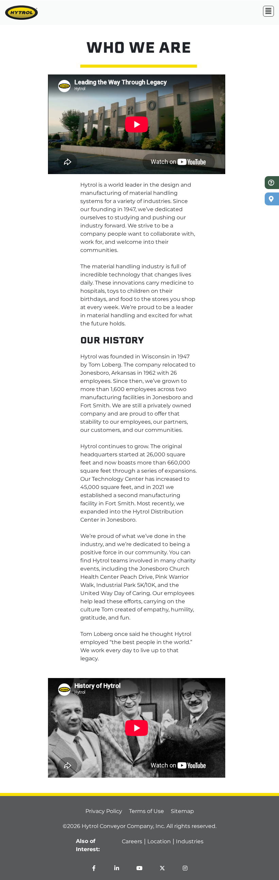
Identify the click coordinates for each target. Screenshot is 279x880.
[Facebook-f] (94, 868)
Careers (132, 841)
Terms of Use (146, 811)
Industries (189, 841)
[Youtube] (139, 868)
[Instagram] (185, 868)
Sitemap (182, 811)
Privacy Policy (103, 811)
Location (159, 841)
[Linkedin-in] (116, 868)
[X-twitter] (162, 868)
